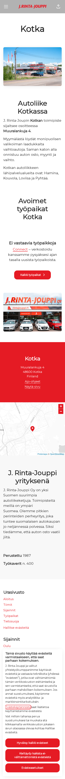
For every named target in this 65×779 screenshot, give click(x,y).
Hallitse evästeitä (16, 628)
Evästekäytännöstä (18, 707)
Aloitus (8, 599)
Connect (20, 249)
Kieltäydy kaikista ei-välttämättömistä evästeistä (32, 755)
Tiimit (7, 605)
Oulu (7, 646)
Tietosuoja (11, 621)
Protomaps (42, 454)
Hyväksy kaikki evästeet (32, 742)
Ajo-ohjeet (32, 381)
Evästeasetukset (33, 767)
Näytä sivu (32, 387)
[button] (58, 6)
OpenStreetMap (57, 454)
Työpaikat (10, 616)
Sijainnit (9, 610)
